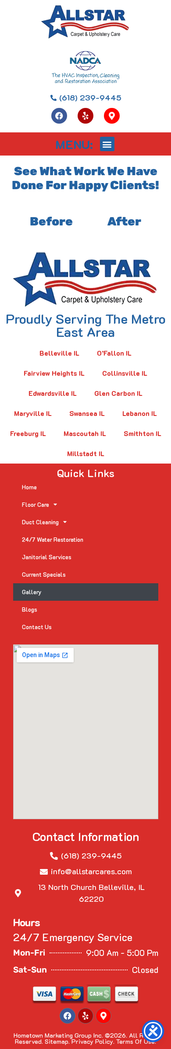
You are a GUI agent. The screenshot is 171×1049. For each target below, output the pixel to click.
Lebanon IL (139, 413)
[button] (107, 144)
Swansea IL (87, 413)
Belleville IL (59, 353)
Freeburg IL (28, 433)
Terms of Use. (136, 1041)
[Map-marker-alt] (112, 116)
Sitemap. (57, 1041)
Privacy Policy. (92, 1041)
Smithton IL (142, 433)
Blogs (29, 609)
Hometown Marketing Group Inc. (58, 1035)
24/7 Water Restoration (52, 539)
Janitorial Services (46, 557)
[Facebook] (59, 116)
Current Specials (44, 574)
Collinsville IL (124, 373)
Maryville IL (33, 413)
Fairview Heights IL (54, 373)
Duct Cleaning (40, 522)
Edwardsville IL (52, 393)
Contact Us (37, 626)
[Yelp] (85, 116)
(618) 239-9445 (91, 855)
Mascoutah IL (85, 433)
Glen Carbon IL (118, 393)
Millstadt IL (85, 453)
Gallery (32, 591)
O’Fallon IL (114, 353)
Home (29, 487)
